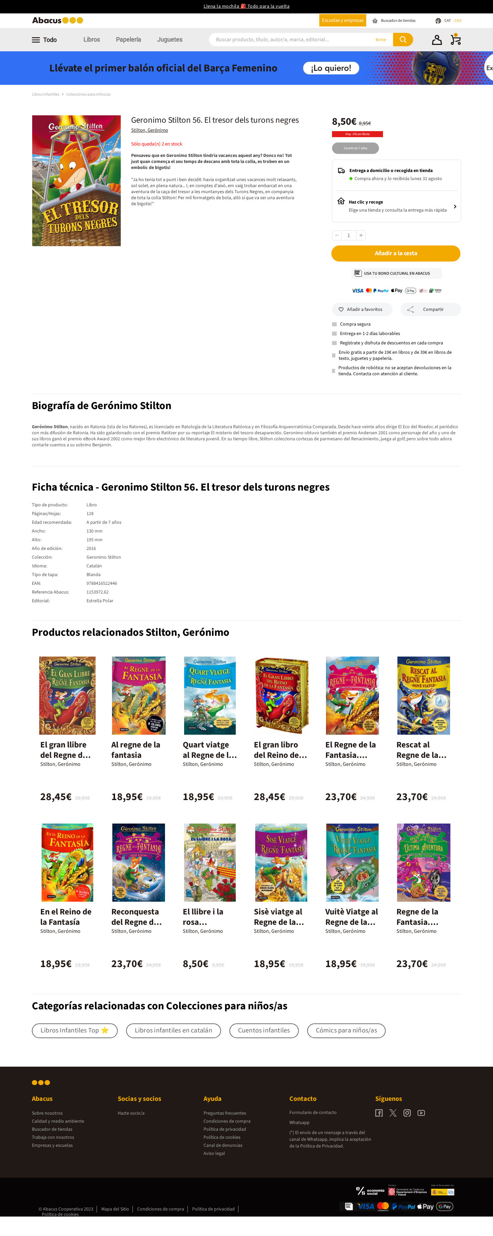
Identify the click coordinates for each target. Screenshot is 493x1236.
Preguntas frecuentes (225, 1113)
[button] (437, 41)
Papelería (128, 39)
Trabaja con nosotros (53, 1137)
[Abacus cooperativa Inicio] (59, 23)
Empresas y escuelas (52, 1145)
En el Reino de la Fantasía (66, 917)
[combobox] (280, 40)
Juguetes (169, 39)
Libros (92, 39)
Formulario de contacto (313, 1112)
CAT (447, 20)
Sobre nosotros (47, 1113)
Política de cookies (222, 1137)
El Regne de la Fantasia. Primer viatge (350, 755)
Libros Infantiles (46, 94)
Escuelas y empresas (343, 20)
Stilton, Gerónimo (149, 130)
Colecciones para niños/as (88, 94)
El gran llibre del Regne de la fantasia (63, 755)
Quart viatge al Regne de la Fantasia (208, 755)
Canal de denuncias (223, 1145)
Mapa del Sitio (115, 1209)
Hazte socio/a (131, 1113)
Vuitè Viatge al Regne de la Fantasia (351, 922)
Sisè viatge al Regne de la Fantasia (278, 922)
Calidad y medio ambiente (58, 1121)
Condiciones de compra (227, 1121)
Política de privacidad (225, 1129)
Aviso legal (214, 1153)
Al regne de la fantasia (135, 750)
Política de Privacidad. (322, 1146)
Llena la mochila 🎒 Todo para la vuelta (246, 6)
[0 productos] (455, 43)
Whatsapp (299, 1122)
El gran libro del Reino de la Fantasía (280, 755)
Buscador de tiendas (52, 1129)
